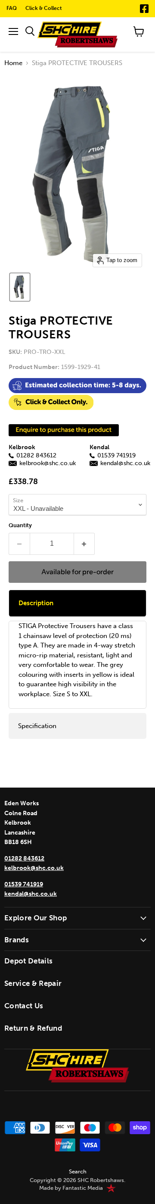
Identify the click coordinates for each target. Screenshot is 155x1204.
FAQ (11, 8)
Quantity (20, 525)
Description (36, 603)
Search (78, 1171)
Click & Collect (43, 8)
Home (13, 63)
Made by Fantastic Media (71, 1188)
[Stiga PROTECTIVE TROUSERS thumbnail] (20, 287)
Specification (37, 726)
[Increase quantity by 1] (84, 543)
